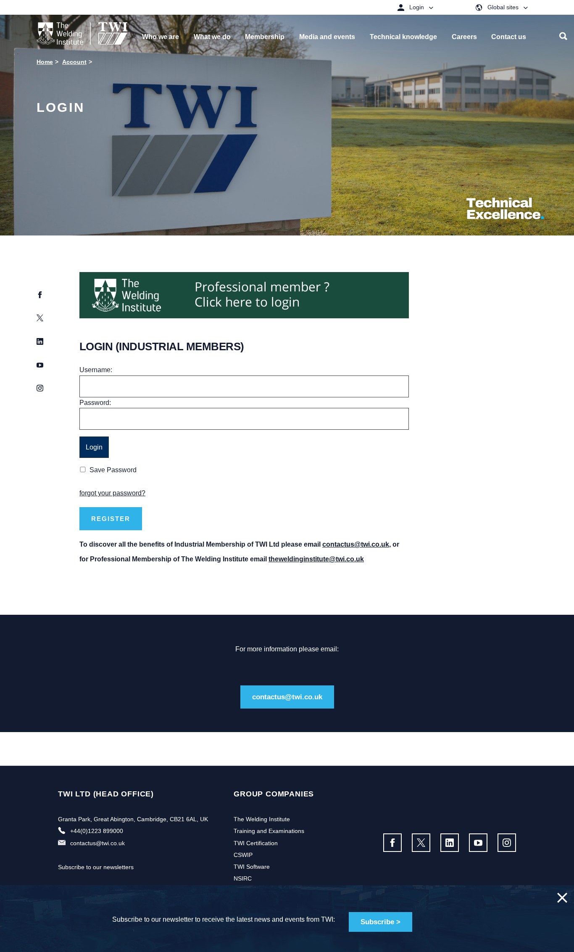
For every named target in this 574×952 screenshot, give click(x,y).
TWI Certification (256, 843)
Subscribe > (380, 922)
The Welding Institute (262, 819)
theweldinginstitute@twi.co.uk (316, 559)
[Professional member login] (244, 294)
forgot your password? (112, 493)
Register (110, 518)
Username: (95, 369)
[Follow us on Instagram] (507, 842)
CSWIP (243, 855)
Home (45, 61)
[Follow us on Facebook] (392, 842)
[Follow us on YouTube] (478, 842)
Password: (95, 402)
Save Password (113, 469)
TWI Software (252, 866)
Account (74, 61)
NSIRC (243, 878)
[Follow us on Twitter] (421, 842)
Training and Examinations (269, 831)
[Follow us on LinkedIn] (449, 842)
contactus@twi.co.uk (355, 544)
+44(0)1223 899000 (96, 831)
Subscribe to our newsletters (96, 867)
